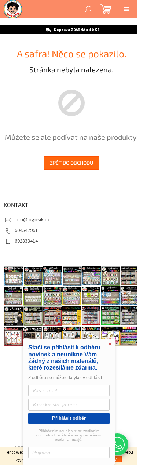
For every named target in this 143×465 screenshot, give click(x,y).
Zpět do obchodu (69, 173)
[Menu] (126, 9)
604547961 (26, 240)
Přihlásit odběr (69, 418)
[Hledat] (88, 9)
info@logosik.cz (32, 229)
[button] (117, 444)
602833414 (26, 251)
